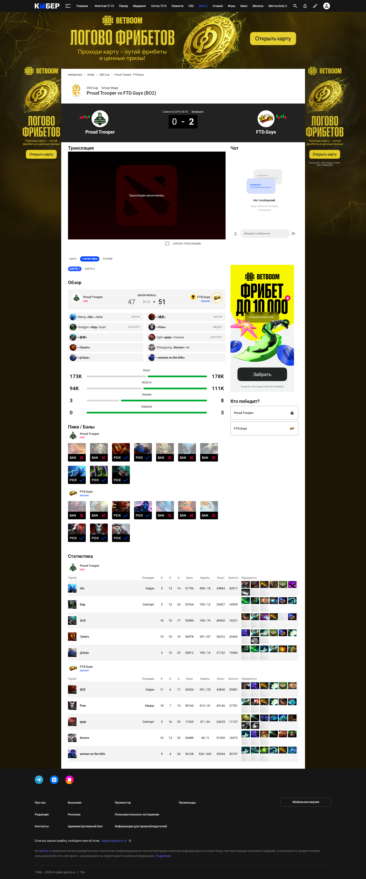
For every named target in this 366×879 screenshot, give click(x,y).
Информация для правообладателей (141, 826)
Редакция (42, 814)
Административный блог (85, 826)
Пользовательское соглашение (137, 814)
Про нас (40, 802)
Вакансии (74, 802)
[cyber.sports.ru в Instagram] (70, 780)
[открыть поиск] (295, 6)
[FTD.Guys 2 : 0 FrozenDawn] (277, 116)
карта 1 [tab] (75, 268)
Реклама (74, 814)
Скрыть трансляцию (187, 243)
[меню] (68, 6)
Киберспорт (75, 74)
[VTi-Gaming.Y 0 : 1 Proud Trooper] (85, 116)
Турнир (108, 258)
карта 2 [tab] (90, 268)
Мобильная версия (306, 802)
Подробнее (163, 856)
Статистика (90, 258)
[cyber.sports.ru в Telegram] (40, 780)
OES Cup (105, 74)
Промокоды (187, 802)
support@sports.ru (114, 840)
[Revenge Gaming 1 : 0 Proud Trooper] (82, 117)
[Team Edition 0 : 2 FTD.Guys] (283, 116)
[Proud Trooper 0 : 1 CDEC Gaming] (87, 117)
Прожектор (123, 802)
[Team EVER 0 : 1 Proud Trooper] (89, 116)
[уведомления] (305, 6)
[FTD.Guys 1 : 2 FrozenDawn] (285, 117)
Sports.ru (45, 851)
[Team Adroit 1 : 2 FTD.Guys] (281, 116)
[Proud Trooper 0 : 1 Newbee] (80, 117)
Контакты (42, 826)
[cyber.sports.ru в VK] (55, 780)
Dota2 (90, 74)
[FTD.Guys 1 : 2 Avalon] (279, 117)
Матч (73, 258)
